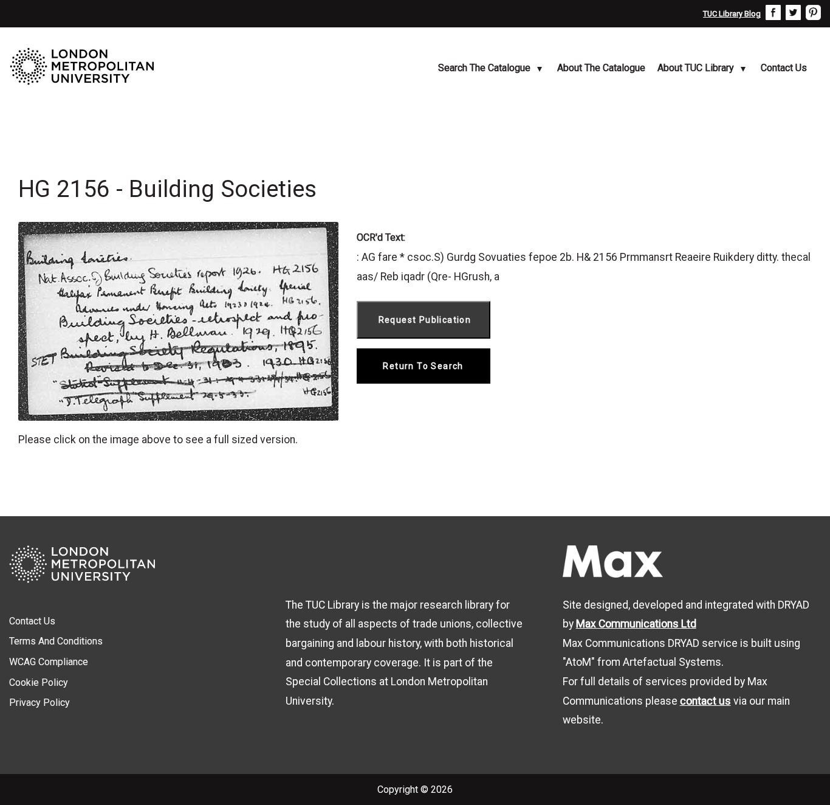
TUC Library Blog (732, 13)
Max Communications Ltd (636, 624)
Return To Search (423, 366)
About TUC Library (695, 68)
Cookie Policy (38, 682)
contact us (705, 701)
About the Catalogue (601, 68)
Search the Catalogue (484, 68)
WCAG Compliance (48, 662)
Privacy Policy (39, 702)
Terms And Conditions (56, 641)
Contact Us (784, 68)
